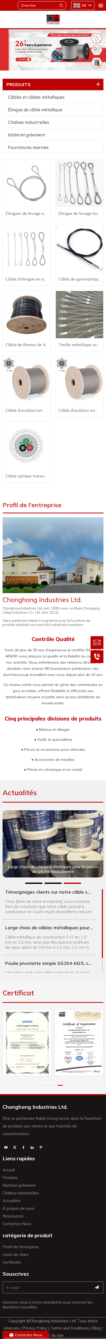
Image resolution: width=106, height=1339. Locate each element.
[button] (36, 65)
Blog (96, 1328)
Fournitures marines (28, 147)
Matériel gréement (26, 134)
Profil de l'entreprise (21, 1246)
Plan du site (53, 1335)
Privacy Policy (35, 1328)
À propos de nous (18, 1208)
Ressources (13, 1216)
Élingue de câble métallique (35, 109)
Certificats (12, 1262)
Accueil (9, 1169)
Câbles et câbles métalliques (36, 97)
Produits (10, 1177)
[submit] (96, 1287)
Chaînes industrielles (28, 122)
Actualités (12, 1200)
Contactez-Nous (17, 1223)
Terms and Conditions (69, 1328)
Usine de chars (16, 1254)
